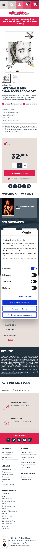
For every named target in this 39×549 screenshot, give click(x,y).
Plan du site (5, 529)
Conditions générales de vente (13, 540)
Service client (17, 418)
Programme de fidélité (28, 465)
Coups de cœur (7, 472)
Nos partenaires (26, 479)
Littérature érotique (10, 335)
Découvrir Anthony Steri (25, 207)
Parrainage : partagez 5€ (29, 462)
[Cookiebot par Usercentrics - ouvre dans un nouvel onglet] (23, 232)
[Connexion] (19, 6)
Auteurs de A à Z (7, 479)
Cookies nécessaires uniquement (19, 315)
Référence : (5, 110)
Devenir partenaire (27, 477)
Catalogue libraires (8, 484)
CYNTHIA (10, 329)
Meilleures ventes (7, 474)
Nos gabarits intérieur (9, 521)
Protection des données (19, 543)
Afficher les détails (25, 296)
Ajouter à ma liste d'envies (21, 179)
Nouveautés (5, 477)
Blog (3, 496)
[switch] (34, 275)
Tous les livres (6, 469)
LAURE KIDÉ (10, 325)
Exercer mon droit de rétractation (19, 545)
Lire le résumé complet (13, 104)
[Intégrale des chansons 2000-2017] (19, 71)
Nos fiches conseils (8, 457)
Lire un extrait (31, 104)
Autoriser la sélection (19, 309)
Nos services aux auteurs (10, 460)
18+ (3, 482)
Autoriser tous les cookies (19, 303)
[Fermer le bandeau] (36, 232)
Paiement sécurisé (19, 402)
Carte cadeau (25, 467)
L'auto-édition (6, 455)
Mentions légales (30, 540)
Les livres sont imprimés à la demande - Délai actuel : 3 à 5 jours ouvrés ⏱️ (19, 21)
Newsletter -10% (26, 452)
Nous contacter (6, 498)
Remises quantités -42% (29, 455)
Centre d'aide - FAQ (8, 493)
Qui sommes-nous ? (8, 452)
